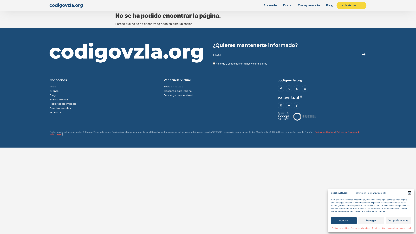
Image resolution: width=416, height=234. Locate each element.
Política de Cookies (325, 132)
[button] (409, 193)
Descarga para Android (178, 95)
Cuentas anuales (60, 108)
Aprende (270, 5)
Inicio (53, 86)
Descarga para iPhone (178, 91)
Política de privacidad (360, 228)
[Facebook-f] (281, 88)
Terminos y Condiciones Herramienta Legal (391, 228)
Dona (287, 5)
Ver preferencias (398, 220)
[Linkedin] (305, 88)
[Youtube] (289, 105)
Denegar (371, 220)
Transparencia (309, 5)
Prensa (54, 91)
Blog (329, 5)
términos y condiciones (253, 63)
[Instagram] (297, 88)
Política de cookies (340, 228)
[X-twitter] (289, 88)
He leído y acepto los (241, 63)
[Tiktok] (297, 105)
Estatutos (56, 112)
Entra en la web (173, 86)
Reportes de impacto (63, 104)
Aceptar (344, 220)
